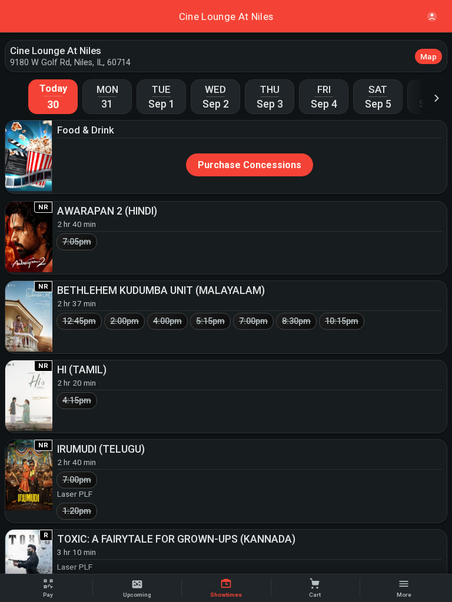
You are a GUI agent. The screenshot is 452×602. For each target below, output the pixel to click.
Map (428, 56)
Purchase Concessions (249, 164)
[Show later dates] (436, 97)
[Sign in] (432, 16)
